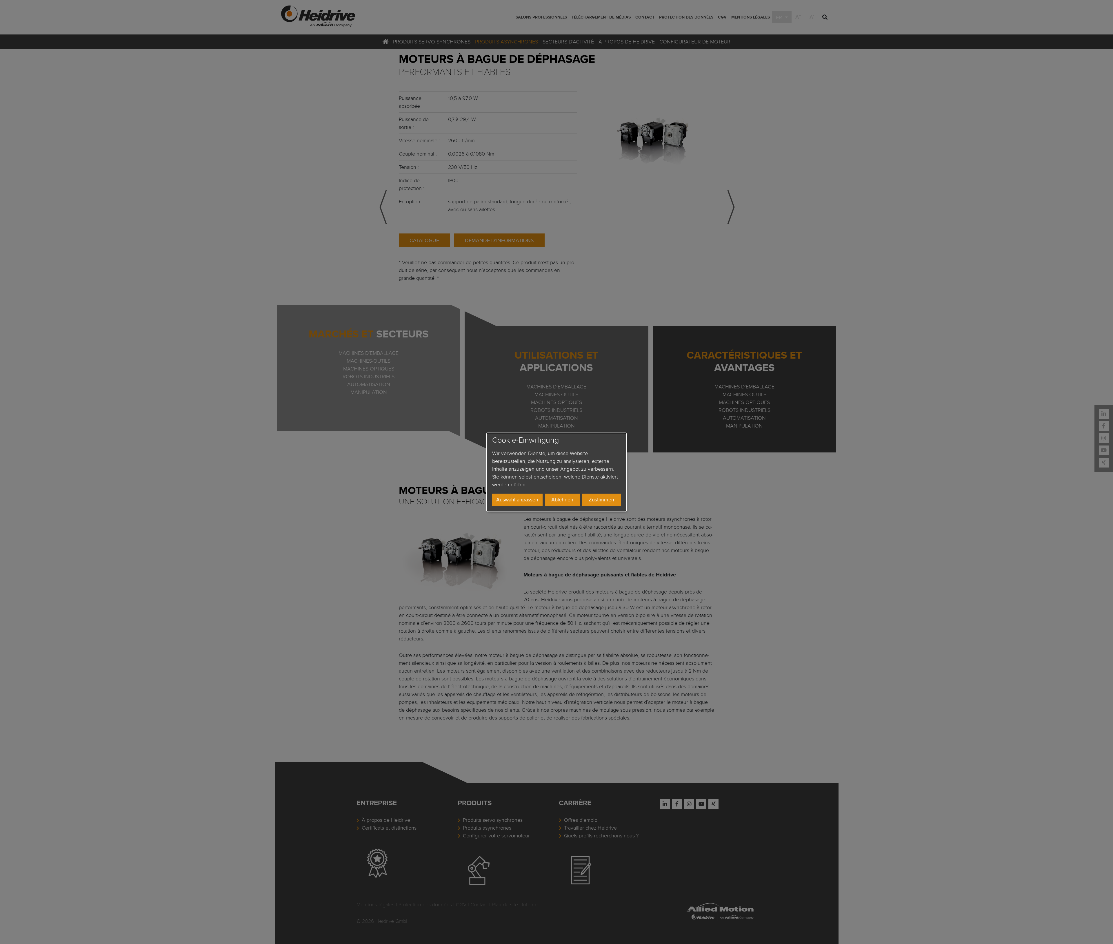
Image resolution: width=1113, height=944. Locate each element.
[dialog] (556, 472)
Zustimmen (601, 499)
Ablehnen (562, 499)
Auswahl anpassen (517, 499)
